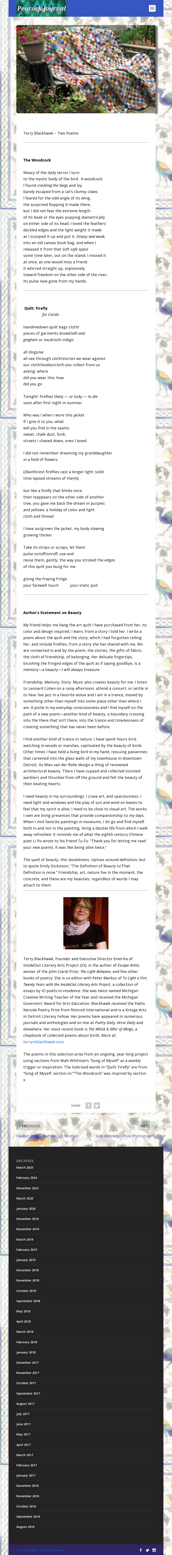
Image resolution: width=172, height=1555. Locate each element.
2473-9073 (30, 1550)
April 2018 (23, 1321)
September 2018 (28, 1301)
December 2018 (27, 1270)
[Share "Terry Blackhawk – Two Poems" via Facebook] (88, 1105)
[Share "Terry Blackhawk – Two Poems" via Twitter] (97, 1105)
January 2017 (25, 1475)
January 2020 (25, 1209)
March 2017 (24, 1455)
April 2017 (23, 1445)
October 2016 (26, 1506)
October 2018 (26, 1291)
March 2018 (24, 1332)
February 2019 (26, 1250)
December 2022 (27, 1188)
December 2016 (27, 1486)
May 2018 (23, 1311)
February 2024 (26, 1178)
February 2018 (26, 1342)
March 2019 (24, 1239)
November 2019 (27, 1229)
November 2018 (27, 1280)
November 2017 (27, 1373)
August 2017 (25, 1404)
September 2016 (28, 1516)
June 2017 (23, 1424)
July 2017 (22, 1414)
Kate (60, 1550)
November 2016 (27, 1496)
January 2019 (25, 1260)
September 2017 (28, 1393)
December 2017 (27, 1363)
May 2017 (23, 1434)
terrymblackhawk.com (43, 1041)
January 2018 (25, 1352)
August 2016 (25, 1527)
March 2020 (24, 1198)
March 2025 (24, 1167)
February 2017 (26, 1465)
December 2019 (27, 1219)
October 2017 (26, 1383)
